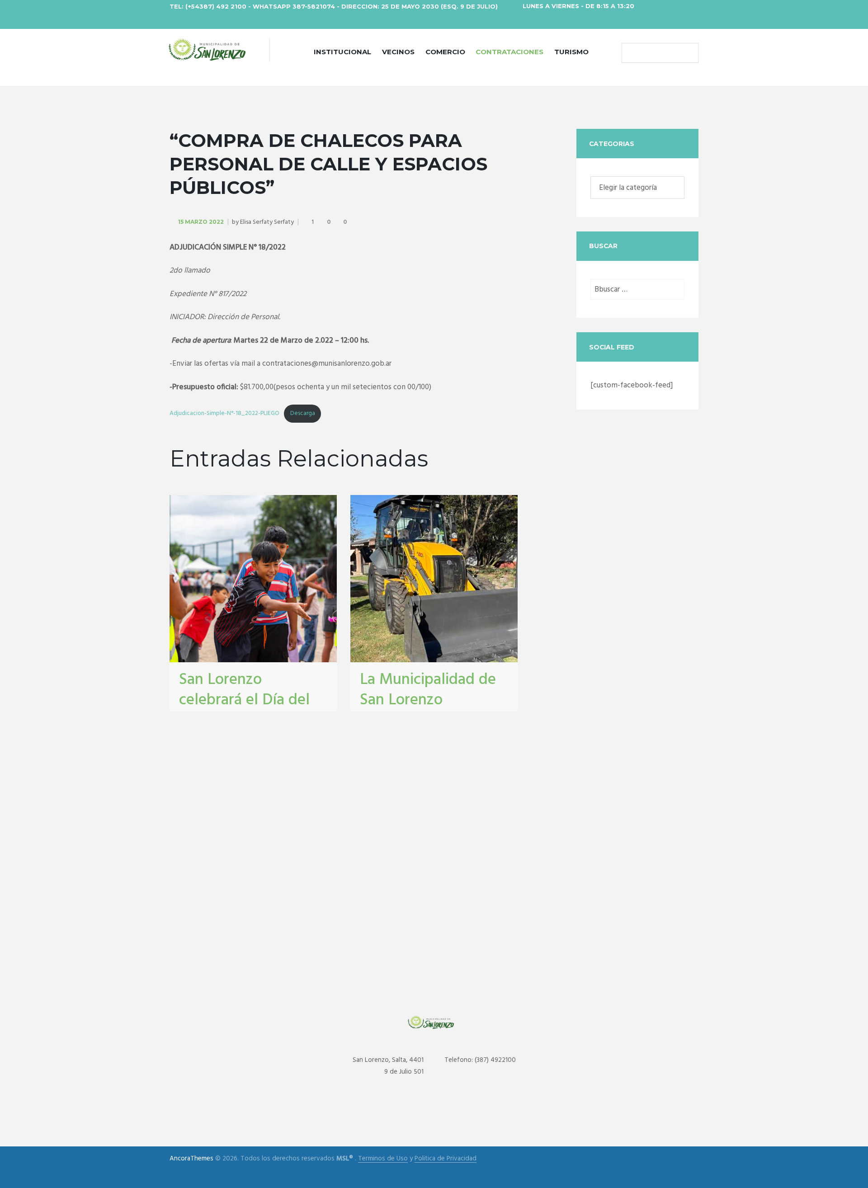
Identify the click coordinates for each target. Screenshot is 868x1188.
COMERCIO (445, 51)
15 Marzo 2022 (201, 221)
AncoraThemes (191, 1158)
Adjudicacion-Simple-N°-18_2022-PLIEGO (224, 413)
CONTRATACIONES (509, 51)
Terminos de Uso (383, 1159)
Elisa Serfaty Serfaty (267, 222)
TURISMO (571, 51)
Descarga (302, 413)
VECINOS (398, 51)
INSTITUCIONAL (342, 51)
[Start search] (630, 53)
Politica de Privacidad (445, 1159)
